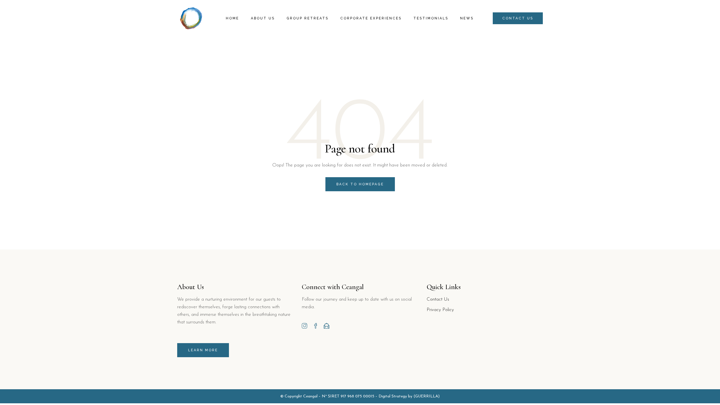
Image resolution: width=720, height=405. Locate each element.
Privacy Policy (440, 309)
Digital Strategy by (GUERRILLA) (409, 396)
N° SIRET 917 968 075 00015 (348, 396)
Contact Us (438, 299)
